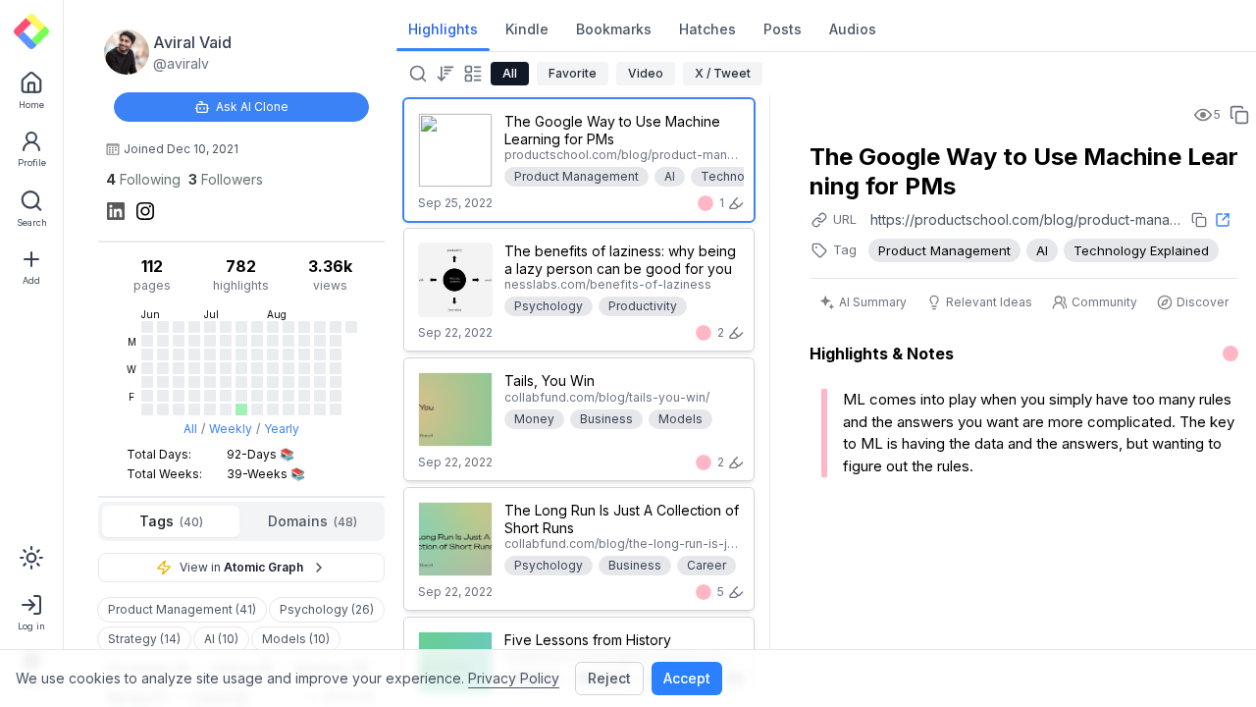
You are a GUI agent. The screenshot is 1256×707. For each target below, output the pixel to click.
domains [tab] (312, 521)
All (190, 428)
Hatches (707, 29)
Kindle (527, 29)
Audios (852, 29)
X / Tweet (723, 73)
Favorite (573, 73)
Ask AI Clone (252, 106)
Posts (782, 29)
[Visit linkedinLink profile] (116, 211)
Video (645, 73)
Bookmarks (614, 29)
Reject (609, 678)
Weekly (230, 428)
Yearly (281, 428)
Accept (686, 678)
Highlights (443, 29)
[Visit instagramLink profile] (145, 211)
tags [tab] (171, 521)
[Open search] (416, 73)
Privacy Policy (513, 678)
